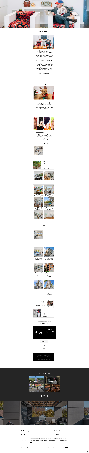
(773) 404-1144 (58, 431)
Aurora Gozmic (47, 134)
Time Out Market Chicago (40, 132)
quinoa (51, 52)
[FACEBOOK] (63, 447)
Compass (48, 438)
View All (44, 395)
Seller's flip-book (45, 312)
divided (45, 50)
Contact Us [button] (44, 417)
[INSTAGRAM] (65, 447)
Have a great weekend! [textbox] (44, 64)
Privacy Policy (52, 447)
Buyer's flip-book (42, 301)
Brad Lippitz (49, 329)
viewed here (45, 110)
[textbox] (44, 84)
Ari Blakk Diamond (43, 135)
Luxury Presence (27, 447)
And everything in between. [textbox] (44, 323)
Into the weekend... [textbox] (44, 31)
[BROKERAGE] (67, 447)
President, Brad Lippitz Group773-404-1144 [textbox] (50, 332)
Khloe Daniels (46, 133)
